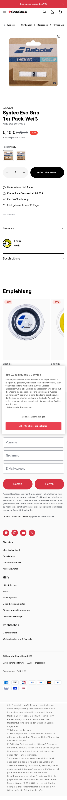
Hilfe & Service (9, 585)
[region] (33, 400)
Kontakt (6, 591)
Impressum (40, 663)
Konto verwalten (10, 569)
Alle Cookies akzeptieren (33, 426)
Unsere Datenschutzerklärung (17, 516)
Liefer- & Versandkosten (14, 604)
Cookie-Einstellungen (13, 616)
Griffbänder (26, 25)
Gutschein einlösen (12, 562)
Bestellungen (9, 556)
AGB (29, 663)
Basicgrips (43, 25)
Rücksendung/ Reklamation (16, 610)
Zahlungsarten (10, 597)
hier (18, 401)
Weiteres (11, 25)
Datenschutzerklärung (13, 663)
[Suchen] (44, 12)
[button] (5, 12)
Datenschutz (12, 407)
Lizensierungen (10, 632)
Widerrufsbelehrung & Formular (18, 639)
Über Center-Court (11, 550)
